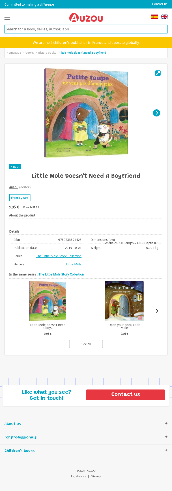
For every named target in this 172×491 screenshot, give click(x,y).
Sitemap (96, 476)
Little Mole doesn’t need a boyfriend (83, 53)
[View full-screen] (158, 73)
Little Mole (74, 264)
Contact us (160, 4)
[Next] (157, 113)
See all (86, 344)
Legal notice (78, 476)
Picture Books (47, 53)
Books (30, 53)
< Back (15, 167)
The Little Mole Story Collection (59, 256)
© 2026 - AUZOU (86, 470)
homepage (14, 53)
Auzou (13, 187)
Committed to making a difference (29, 4)
